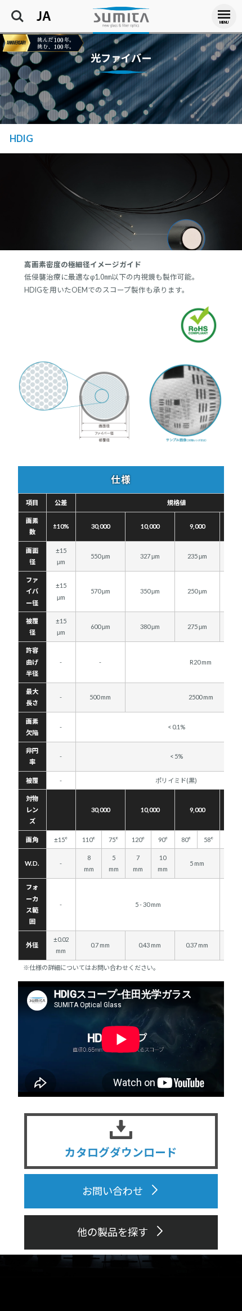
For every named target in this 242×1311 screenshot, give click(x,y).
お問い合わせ (112, 1191)
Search (17, 11)
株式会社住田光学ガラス (121, 17)
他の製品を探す (112, 1232)
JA (36, 11)
